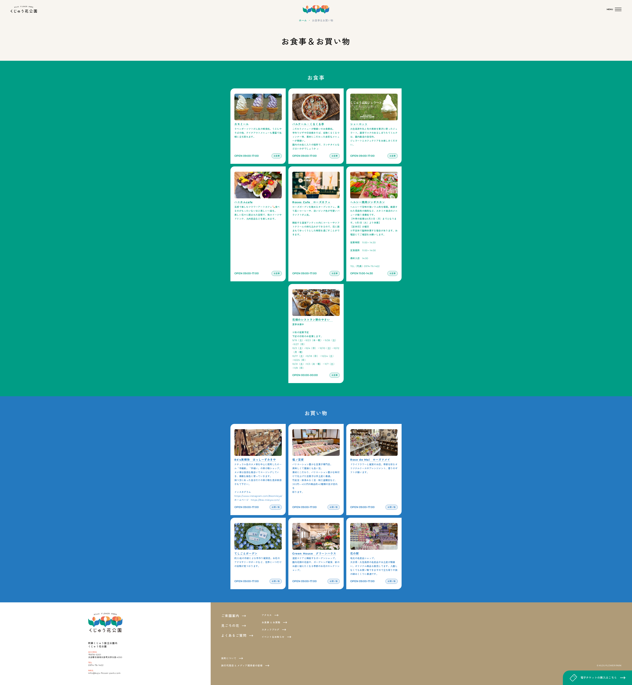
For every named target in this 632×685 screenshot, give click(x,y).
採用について (228, 658)
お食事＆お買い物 (322, 20)
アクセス (267, 615)
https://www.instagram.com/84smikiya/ (258, 496)
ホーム (303, 20)
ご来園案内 (230, 616)
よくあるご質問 (234, 636)
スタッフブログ (270, 629)
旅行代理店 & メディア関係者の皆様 (242, 665)
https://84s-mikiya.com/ (265, 499)
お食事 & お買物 (271, 622)
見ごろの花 (230, 626)
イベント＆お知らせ (273, 636)
